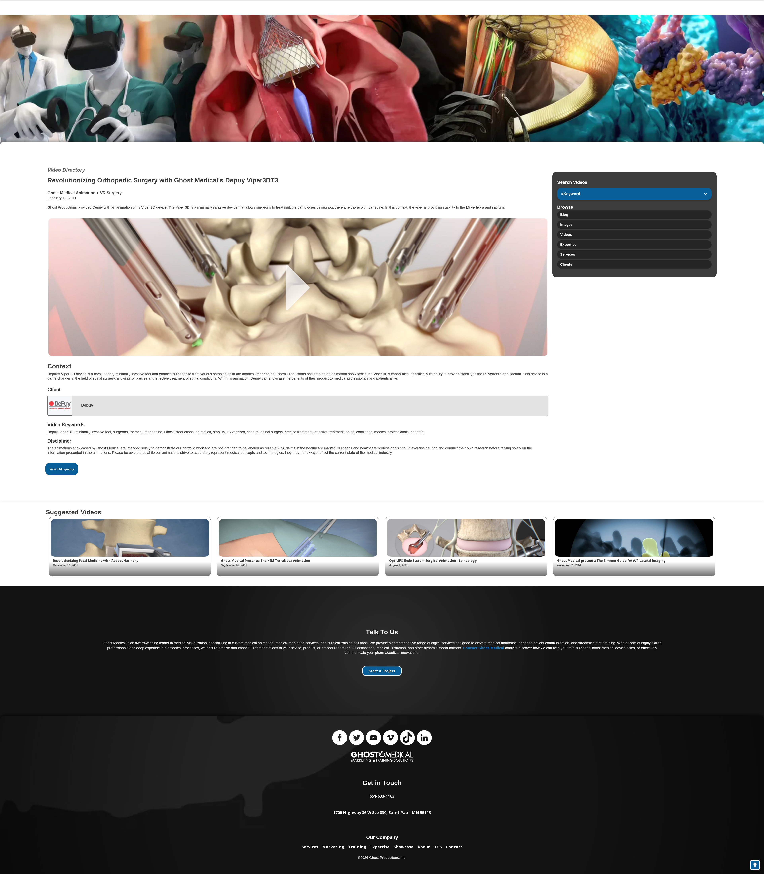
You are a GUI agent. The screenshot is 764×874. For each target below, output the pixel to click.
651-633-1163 (382, 796)
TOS (438, 847)
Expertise (380, 847)
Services (310, 847)
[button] (634, 194)
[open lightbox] (297, 287)
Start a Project (382, 670)
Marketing (333, 847)
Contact (454, 847)
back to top (757, 866)
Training (357, 847)
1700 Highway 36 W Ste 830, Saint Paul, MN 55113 (382, 812)
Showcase (403, 847)
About (423, 847)
